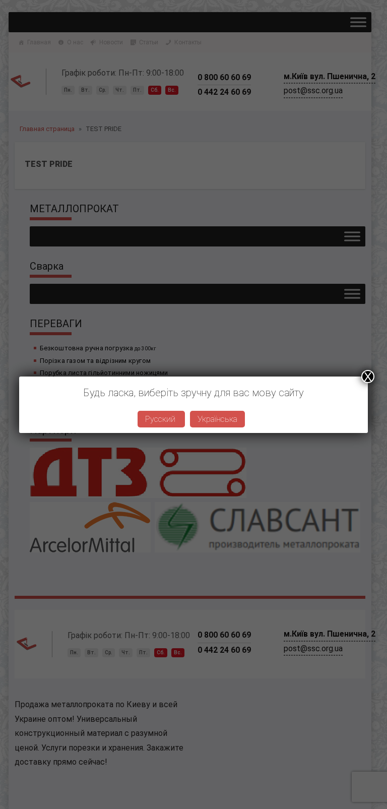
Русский (161, 419)
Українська (217, 419)
